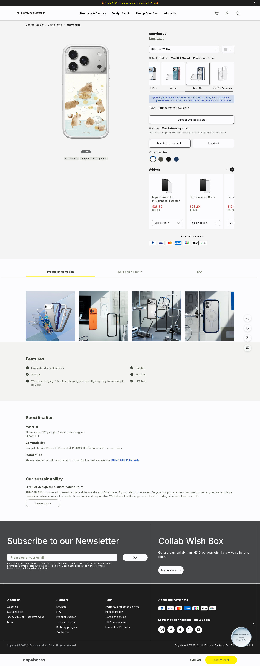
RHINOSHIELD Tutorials (125, 460)
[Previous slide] (226, 169)
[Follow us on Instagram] (161, 629)
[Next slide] (232, 169)
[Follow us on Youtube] (198, 629)
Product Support (66, 616)
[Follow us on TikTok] (180, 629)
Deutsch (219, 645)
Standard (213, 143)
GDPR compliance (116, 621)
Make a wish (169, 570)
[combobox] (167, 223)
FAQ (58, 611)
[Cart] (216, 13)
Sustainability (15, 611)
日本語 (200, 645)
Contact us (62, 632)
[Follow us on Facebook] (171, 629)
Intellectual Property (117, 627)
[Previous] (152, 75)
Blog (10, 621)
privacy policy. (39, 568)
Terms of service (115, 616)
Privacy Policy (114, 611)
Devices (61, 606)
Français (209, 645)
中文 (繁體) (189, 645)
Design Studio (121, 13)
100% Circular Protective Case (25, 616)
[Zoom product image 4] (209, 316)
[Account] (227, 13)
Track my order (65, 621)
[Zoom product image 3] (156, 316)
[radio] (153, 159)
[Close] (253, 623)
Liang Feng (156, 38)
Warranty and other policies (122, 606)
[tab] (60, 271)
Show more (225, 100)
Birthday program (66, 627)
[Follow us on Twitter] (189, 629)
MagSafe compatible (170, 143)
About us (12, 606)
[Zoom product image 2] (103, 316)
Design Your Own (147, 13)
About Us (170, 13)
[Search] (238, 13)
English (179, 645)
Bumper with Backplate (192, 119)
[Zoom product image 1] (50, 316)
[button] (228, 49)
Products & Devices (93, 13)
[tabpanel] (130, 399)
